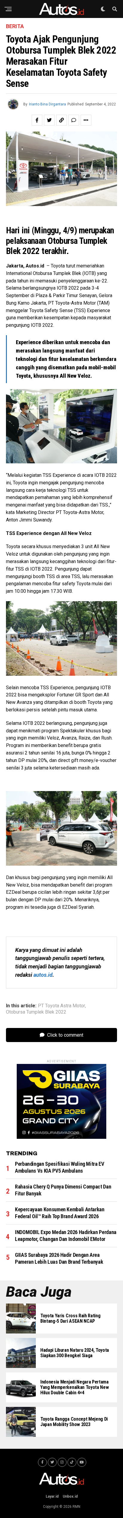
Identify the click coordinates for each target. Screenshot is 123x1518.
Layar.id (52, 1496)
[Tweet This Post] (49, 120)
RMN (76, 1507)
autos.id (43, 975)
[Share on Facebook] (37, 120)
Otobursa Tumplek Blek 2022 (36, 1012)
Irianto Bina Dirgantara (47, 104)
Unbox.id (70, 1496)
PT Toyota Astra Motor (61, 1005)
